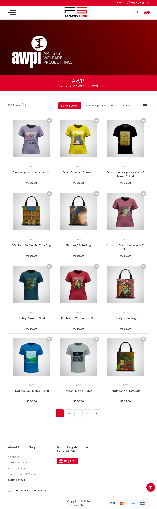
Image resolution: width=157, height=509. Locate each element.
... (78, 413)
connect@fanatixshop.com (30, 490)
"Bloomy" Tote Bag (78, 245)
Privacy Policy (17, 468)
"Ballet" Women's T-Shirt (78, 172)
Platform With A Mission (23, 474)
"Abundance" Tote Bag (126, 391)
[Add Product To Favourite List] (49, 120)
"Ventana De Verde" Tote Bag (31, 245)
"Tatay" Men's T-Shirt (31, 318)
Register (70, 461)
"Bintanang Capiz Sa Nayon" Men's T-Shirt (125, 174)
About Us (13, 457)
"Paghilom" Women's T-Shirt (78, 318)
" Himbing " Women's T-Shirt (31, 172)
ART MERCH (79, 86)
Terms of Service (19, 462)
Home (63, 86)
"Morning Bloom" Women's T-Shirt (125, 247)
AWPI (31, 166)
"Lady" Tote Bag (125, 318)
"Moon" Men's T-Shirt (78, 391)
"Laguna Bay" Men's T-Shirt (31, 391)
